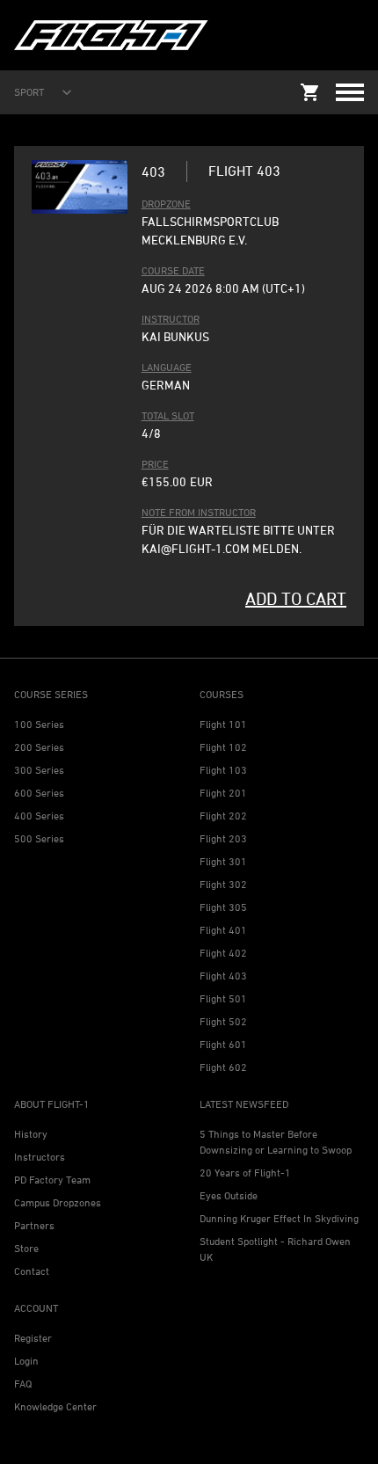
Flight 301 (223, 861)
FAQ (23, 1383)
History (30, 1133)
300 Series (39, 769)
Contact (31, 1271)
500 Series (39, 838)
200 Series (39, 747)
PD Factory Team (52, 1179)
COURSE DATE (173, 270)
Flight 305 (223, 907)
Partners (34, 1225)
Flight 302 (223, 884)
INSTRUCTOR (171, 318)
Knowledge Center (55, 1406)
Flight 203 (223, 838)
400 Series (39, 815)
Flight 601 (223, 1044)
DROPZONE (166, 203)
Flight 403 (223, 975)
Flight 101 (223, 724)
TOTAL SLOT (168, 415)
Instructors (39, 1156)
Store (26, 1248)
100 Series (39, 724)
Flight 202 (223, 815)
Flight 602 (223, 1067)
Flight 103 (223, 769)
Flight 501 (223, 998)
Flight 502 (223, 1021)
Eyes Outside (229, 1195)
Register (33, 1337)
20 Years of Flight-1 (245, 1172)
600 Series (39, 792)
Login (26, 1360)
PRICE (155, 463)
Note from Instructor (199, 512)
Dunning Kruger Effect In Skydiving (279, 1218)
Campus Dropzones (57, 1202)
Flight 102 (223, 747)
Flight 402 (223, 952)
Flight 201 (223, 792)
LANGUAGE (167, 367)
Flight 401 (223, 929)
